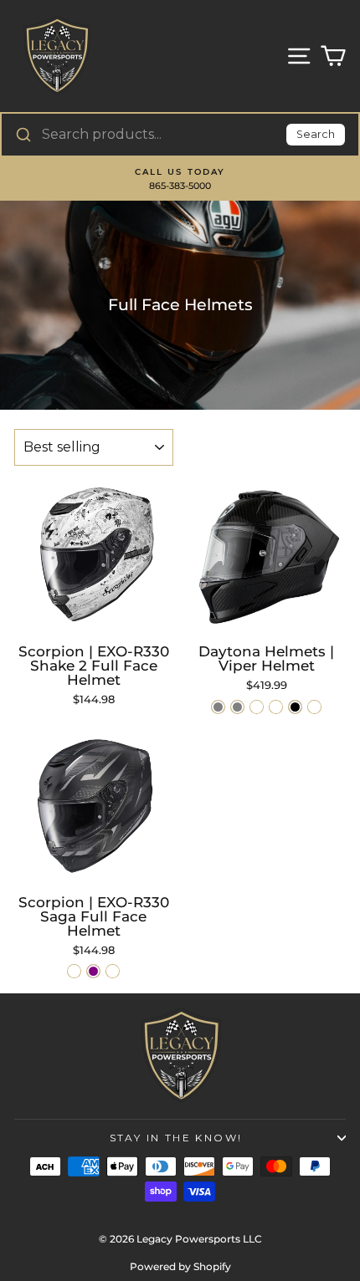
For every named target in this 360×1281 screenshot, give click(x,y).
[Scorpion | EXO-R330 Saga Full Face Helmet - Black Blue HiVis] (112, 971)
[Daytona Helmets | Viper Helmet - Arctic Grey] (218, 707)
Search (315, 134)
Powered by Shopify (180, 1266)
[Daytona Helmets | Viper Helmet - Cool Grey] (237, 707)
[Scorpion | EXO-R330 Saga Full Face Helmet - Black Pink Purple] (93, 971)
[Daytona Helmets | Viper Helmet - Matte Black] (295, 707)
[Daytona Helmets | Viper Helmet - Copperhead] (276, 707)
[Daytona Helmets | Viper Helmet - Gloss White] (256, 707)
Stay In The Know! (176, 1137)
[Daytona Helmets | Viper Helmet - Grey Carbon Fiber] (314, 707)
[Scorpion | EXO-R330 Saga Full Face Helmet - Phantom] (74, 971)
